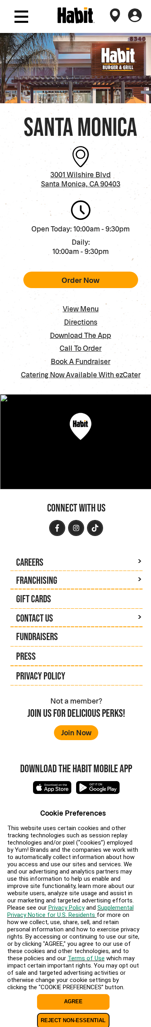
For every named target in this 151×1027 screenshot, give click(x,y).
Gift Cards (33, 599)
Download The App (80, 335)
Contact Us (34, 618)
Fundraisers (37, 636)
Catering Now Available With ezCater (81, 374)
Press (26, 656)
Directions (80, 321)
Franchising (36, 580)
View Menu (81, 308)
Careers (29, 562)
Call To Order (80, 348)
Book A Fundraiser (80, 361)
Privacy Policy (40, 676)
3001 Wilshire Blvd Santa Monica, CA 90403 (80, 179)
